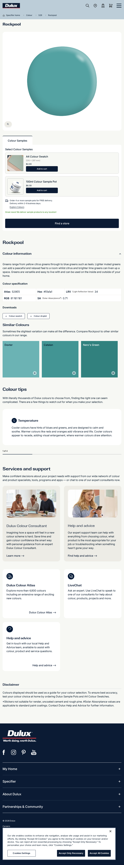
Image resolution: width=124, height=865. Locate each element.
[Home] (4, 15)
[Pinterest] (23, 752)
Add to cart (42, 169)
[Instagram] (13, 752)
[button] (14, 316)
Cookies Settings (21, 853)
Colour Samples (17, 140)
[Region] (95, 5)
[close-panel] (119, 6)
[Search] (87, 5)
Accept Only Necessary (71, 853)
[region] (59, 844)
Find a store (62, 223)
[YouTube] (33, 752)
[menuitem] (10, 768)
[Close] (110, 831)
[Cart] (111, 5)
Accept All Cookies (99, 853)
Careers (6, 826)
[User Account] (103, 5)
